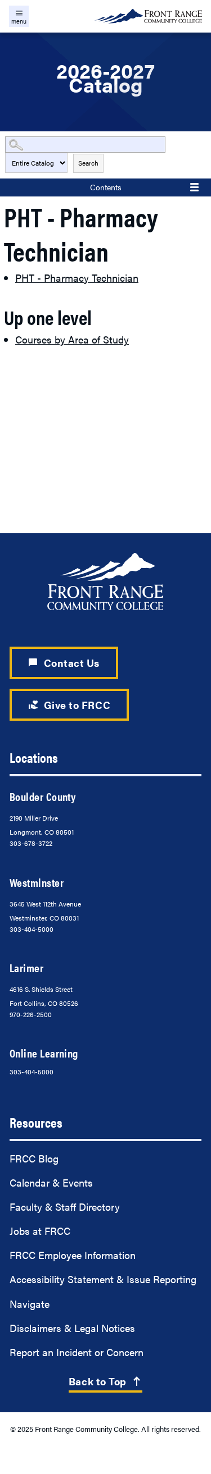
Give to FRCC (69, 705)
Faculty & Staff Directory (65, 1207)
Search (88, 163)
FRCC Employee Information (73, 1255)
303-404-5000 (31, 929)
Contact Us (64, 663)
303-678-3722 (31, 843)
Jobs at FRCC (40, 1231)
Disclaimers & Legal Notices (72, 1328)
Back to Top (105, 1381)
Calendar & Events (51, 1182)
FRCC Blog (34, 1158)
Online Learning (44, 1053)
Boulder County (42, 796)
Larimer (26, 968)
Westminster (37, 882)
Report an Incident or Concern (76, 1352)
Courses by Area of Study (72, 339)
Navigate (30, 1304)
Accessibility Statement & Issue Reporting (103, 1279)
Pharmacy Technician (76, 278)
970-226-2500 (31, 1014)
